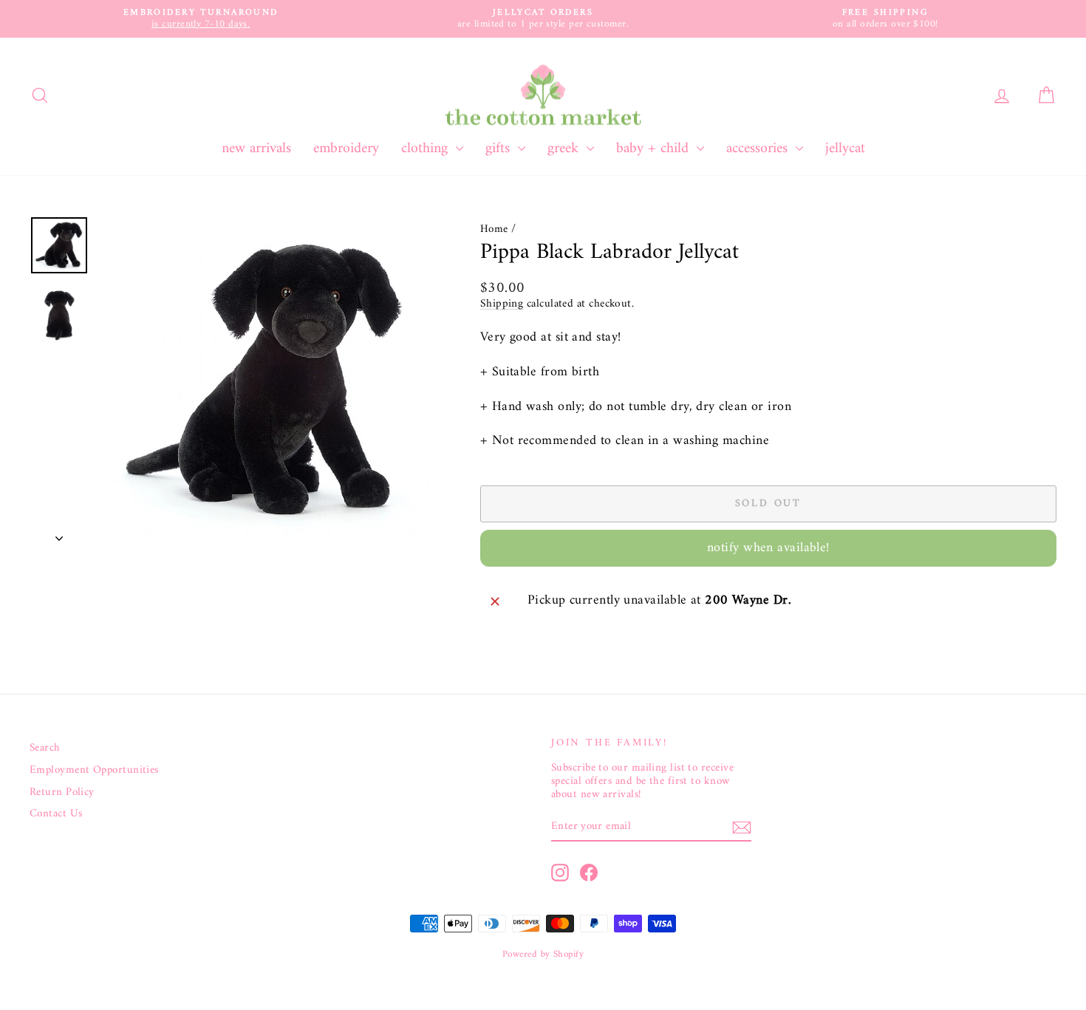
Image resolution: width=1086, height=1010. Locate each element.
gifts (499, 148)
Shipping (502, 304)
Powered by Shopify (543, 954)
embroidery (346, 148)
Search (45, 748)
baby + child (654, 148)
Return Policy (62, 792)
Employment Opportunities (94, 770)
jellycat (845, 148)
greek (565, 148)
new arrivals (256, 148)
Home (494, 229)
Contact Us (56, 814)
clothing (426, 148)
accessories (759, 148)
